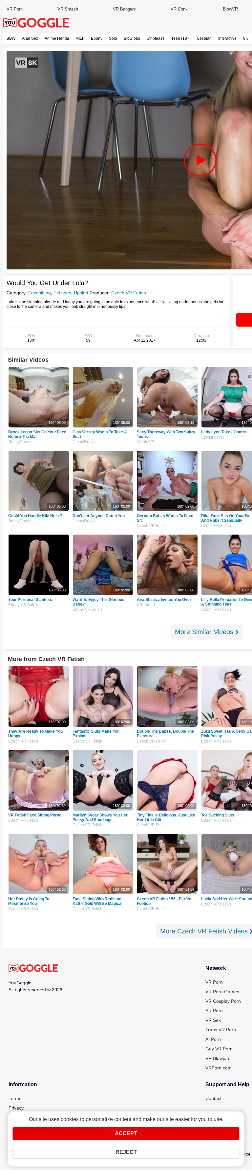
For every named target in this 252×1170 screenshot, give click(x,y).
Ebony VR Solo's (23, 605)
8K (245, 38)
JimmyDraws (19, 442)
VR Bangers (124, 9)
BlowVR (230, 9)
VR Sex (213, 1020)
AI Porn (213, 1039)
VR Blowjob (217, 1058)
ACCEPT (126, 1133)
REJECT (126, 1152)
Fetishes (62, 292)
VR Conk (179, 9)
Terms (15, 1098)
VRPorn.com (218, 1067)
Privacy (16, 1108)
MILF (79, 38)
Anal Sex (30, 38)
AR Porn (214, 1010)
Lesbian (204, 38)
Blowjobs (132, 38)
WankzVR (146, 442)
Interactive (227, 38)
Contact (213, 1098)
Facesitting (39, 292)
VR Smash (67, 9)
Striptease (156, 38)
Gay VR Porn (219, 1048)
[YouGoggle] (33, 968)
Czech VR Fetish (128, 292)
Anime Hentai (57, 38)
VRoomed (146, 605)
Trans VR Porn (220, 1029)
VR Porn (15, 9)
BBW (11, 38)
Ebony (96, 38)
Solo (113, 38)
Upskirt (81, 292)
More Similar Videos (205, 631)
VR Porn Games (222, 991)
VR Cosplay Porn (223, 1001)
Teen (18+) (181, 38)
